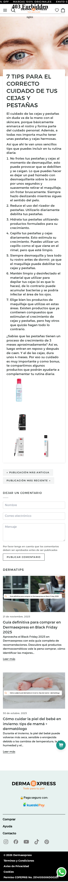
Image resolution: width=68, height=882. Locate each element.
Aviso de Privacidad (16, 866)
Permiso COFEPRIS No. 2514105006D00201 (31, 877)
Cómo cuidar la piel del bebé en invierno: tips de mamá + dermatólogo (32, 724)
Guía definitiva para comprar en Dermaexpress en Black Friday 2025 (32, 627)
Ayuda (7, 826)
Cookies (9, 871)
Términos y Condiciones (19, 860)
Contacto (9, 833)
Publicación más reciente (29, 480)
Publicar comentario (24, 557)
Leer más (9, 659)
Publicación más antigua (28, 472)
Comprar (9, 819)
